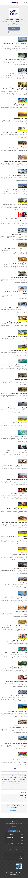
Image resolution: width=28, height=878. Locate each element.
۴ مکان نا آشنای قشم (21, 611)
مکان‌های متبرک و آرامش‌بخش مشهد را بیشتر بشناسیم (15, 292)
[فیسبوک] (17, 831)
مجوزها (11, 834)
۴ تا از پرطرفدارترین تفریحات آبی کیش (17, 336)
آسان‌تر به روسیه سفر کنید (20, 104)
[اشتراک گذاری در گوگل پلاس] (16, 810)
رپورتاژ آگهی (10, 843)
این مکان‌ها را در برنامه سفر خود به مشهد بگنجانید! (14, 394)
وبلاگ (12, 840)
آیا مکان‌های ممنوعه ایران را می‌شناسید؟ (17, 190)
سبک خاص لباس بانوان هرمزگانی (18, 494)
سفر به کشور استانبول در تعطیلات (18, 696)
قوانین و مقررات (20, 840)
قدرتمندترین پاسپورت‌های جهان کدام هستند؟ (15, 161)
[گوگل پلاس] (19, 831)
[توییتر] (15, 831)
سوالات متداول (10, 837)
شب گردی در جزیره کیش (20, 118)
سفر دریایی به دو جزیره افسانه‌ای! (18, 351)
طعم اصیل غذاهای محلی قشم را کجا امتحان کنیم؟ (14, 522)
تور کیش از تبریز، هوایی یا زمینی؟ (18, 727)
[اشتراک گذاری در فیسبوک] (14, 810)
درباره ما (21, 834)
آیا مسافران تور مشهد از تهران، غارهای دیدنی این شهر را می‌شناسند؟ (15, 89)
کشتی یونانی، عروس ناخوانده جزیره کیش (16, 408)
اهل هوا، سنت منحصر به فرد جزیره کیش (16, 451)
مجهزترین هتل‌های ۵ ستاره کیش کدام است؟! (15, 249)
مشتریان (21, 837)
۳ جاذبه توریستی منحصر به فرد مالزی (17, 712)
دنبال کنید (13, 28)
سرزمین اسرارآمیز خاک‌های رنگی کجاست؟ (16, 479)
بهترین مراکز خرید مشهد (21, 379)
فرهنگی (21, 856)
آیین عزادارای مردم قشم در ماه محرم (18, 147)
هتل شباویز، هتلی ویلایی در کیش (18, 667)
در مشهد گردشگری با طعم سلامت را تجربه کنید (15, 133)
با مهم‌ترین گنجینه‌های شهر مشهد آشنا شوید (16, 308)
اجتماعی (11, 853)
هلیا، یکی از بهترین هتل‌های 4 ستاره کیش (16, 263)
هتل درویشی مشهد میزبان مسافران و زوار (16, 681)
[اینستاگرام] (9, 831)
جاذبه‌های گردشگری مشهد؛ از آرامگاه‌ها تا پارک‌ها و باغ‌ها (14, 537)
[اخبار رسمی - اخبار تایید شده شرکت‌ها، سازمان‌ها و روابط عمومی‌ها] (14, 2)
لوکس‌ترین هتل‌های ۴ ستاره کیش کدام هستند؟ (15, 204)
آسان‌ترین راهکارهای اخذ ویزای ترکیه (18, 176)
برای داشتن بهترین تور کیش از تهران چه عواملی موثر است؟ (15, 44)
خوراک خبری (13, 32)
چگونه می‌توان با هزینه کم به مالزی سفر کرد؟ (16, 743)
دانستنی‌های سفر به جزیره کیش (19, 436)
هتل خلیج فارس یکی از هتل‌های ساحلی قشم (15, 653)
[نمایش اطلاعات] (23, 801)
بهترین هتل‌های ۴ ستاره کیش (19, 234)
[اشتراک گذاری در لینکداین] (18, 810)
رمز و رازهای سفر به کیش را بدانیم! (18, 422)
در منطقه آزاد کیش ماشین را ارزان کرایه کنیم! (15, 465)
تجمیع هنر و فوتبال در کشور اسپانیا (18, 759)
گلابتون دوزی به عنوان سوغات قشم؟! (17, 74)
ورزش (12, 856)
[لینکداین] (13, 831)
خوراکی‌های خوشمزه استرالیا (20, 640)
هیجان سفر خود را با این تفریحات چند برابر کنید (15, 597)
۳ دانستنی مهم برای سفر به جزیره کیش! (17, 322)
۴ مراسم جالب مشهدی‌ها (20, 568)
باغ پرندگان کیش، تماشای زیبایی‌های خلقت (16, 59)
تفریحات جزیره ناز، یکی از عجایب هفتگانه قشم (15, 365)
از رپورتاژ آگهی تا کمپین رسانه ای (20, 844)
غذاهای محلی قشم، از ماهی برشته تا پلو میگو (15, 626)
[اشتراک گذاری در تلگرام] (10, 810)
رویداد (12, 859)
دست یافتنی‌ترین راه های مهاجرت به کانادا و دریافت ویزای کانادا (16, 219)
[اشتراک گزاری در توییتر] (12, 810)
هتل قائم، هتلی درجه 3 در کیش (19, 277)
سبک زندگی (20, 859)
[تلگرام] (11, 831)
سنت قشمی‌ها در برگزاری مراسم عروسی (17, 508)
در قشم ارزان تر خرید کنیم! (20, 554)
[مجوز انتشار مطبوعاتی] (19, 866)
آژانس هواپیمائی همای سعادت (14, 19)
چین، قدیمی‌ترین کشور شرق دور (19, 583)
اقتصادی (21, 853)
